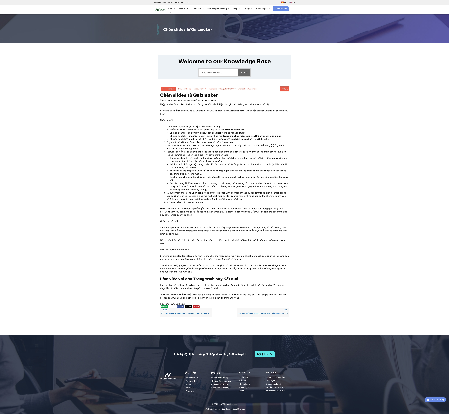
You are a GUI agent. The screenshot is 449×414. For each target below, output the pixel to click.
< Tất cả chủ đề (168, 89)
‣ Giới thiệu (243, 377)
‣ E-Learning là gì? (272, 384)
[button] (170, 12)
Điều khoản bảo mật (212, 409)
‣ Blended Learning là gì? (275, 387)
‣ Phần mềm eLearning (221, 381)
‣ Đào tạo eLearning (220, 388)
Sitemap (241, 409)
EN (293, 2)
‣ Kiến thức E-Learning (274, 377)
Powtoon (190, 391)
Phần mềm (183, 8)
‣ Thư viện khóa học (220, 384)
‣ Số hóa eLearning (219, 377)
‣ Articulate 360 (192, 377)
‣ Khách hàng (244, 384)
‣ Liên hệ (242, 391)
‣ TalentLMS (190, 381)
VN (285, 2)
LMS (170, 8)
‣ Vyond (188, 384)
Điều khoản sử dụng (229, 409)
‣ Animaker (189, 388)
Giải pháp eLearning (217, 8)
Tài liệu (246, 8)
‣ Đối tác (242, 380)
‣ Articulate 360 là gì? (274, 391)
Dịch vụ (197, 8)
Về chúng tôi (262, 8)
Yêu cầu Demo (281, 8)
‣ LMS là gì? (269, 380)
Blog (235, 8)
